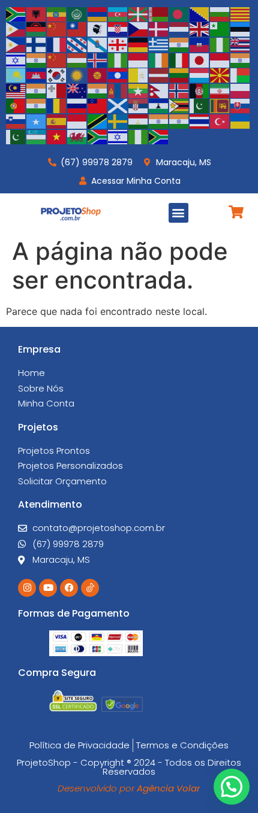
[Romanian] (57, 105)
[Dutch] (179, 29)
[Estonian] (240, 29)
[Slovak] (240, 105)
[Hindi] (36, 59)
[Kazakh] (16, 75)
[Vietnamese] (57, 136)
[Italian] (179, 59)
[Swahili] (98, 120)
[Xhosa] (98, 136)
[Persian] (220, 90)
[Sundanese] (77, 120)
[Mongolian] (118, 90)
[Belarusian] (159, 13)
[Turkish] (220, 120)
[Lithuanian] (179, 75)
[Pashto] (200, 90)
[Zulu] (159, 136)
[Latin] (138, 75)
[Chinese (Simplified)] (57, 29)
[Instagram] (27, 588)
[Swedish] (118, 120)
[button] (178, 213)
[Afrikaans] (16, 13)
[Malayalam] (36, 90)
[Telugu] (179, 120)
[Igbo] (118, 59)
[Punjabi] (36, 105)
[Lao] (118, 75)
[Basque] (138, 13)
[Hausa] (220, 44)
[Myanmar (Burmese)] (138, 90)
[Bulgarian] (220, 13)
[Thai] (200, 120)
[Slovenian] (16, 120)
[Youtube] (48, 588)
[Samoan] (98, 105)
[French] (57, 44)
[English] (200, 29)
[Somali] (36, 120)
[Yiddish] (118, 136)
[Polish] (240, 90)
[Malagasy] (240, 75)
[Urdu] (16, 136)
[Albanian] (36, 13)
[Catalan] (240, 13)
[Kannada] (240, 59)
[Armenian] (98, 13)
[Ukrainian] (240, 120)
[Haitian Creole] (200, 44)
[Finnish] (36, 44)
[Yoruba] (138, 136)
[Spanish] (57, 120)
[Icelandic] (98, 59)
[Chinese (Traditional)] (77, 29)
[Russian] (77, 105)
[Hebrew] (16, 59)
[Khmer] (36, 75)
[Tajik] (138, 120)
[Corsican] (98, 29)
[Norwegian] (179, 90)
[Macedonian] (220, 75)
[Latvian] (159, 75)
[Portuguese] (16, 105)
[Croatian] (118, 29)
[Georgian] (118, 44)
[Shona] (179, 105)
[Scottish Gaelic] (118, 105)
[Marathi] (98, 90)
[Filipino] (16, 44)
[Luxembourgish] (200, 75)
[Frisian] (77, 44)
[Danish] (159, 29)
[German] (138, 44)
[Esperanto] (220, 29)
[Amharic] (57, 13)
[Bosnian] (200, 13)
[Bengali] (179, 13)
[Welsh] (77, 136)
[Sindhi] (200, 105)
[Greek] (159, 44)
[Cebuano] (16, 29)
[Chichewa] (36, 29)
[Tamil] (159, 120)
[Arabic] (77, 13)
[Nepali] (159, 90)
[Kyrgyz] (98, 75)
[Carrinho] (236, 212)
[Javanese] (220, 59)
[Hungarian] (77, 59)
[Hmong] (57, 59)
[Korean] (57, 75)
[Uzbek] (36, 136)
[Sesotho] (159, 105)
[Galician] (98, 44)
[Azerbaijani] (118, 13)
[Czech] (138, 29)
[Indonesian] (138, 59)
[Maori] (77, 90)
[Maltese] (57, 90)
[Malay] (16, 90)
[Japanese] (200, 59)
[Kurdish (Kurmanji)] (77, 75)
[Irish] (159, 59)
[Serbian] (138, 105)
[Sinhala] (220, 105)
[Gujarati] (179, 44)
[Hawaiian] (240, 44)
